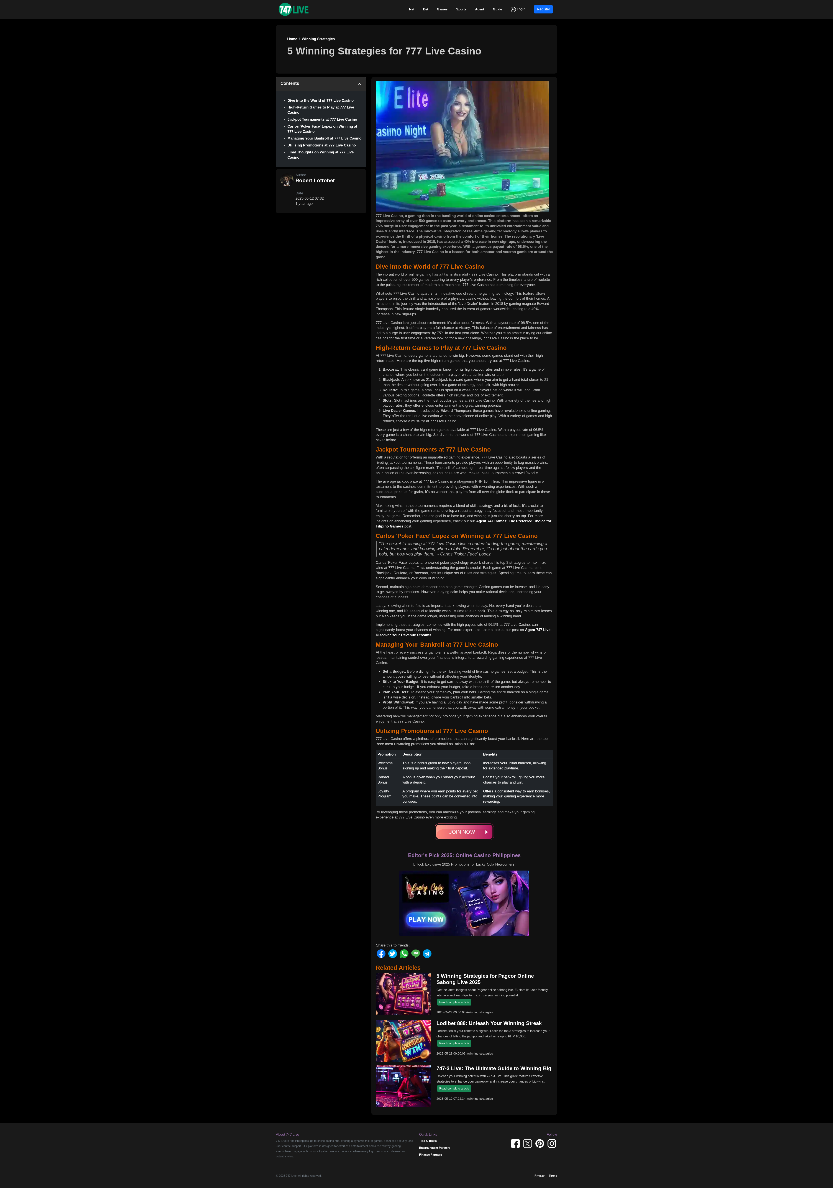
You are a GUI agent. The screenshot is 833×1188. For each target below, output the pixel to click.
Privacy (539, 1175)
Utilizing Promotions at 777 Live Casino (321, 145)
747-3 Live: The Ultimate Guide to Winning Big (493, 1068)
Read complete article (454, 1002)
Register (543, 9)
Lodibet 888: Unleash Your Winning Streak (489, 1023)
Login (520, 9)
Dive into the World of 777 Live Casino (320, 101)
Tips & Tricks (428, 1140)
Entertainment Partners (434, 1147)
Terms (553, 1175)
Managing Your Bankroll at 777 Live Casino (324, 138)
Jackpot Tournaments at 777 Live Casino (322, 119)
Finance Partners (430, 1154)
